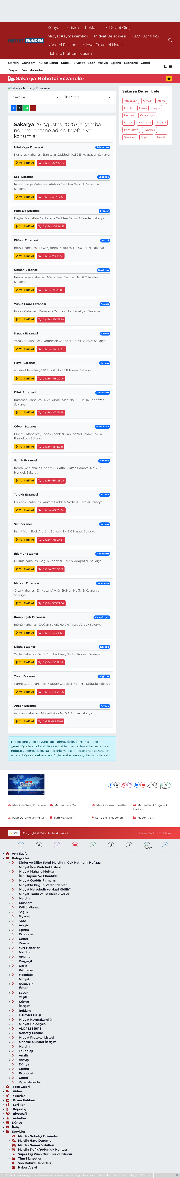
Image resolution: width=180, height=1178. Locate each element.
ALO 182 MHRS (145, 36)
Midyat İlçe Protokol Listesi (39, 867)
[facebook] (21, 845)
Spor (91, 63)
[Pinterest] (124, 785)
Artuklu (24, 957)
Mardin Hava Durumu (68, 805)
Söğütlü (146, 137)
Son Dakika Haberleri (109, 817)
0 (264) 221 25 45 (53, 412)
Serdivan (130, 137)
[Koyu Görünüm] (165, 67)
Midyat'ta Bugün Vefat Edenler (42, 885)
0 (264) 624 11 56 (53, 632)
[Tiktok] (150, 785)
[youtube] (75, 845)
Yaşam (14, 70)
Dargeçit (25, 961)
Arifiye (161, 100)
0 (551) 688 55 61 (53, 721)
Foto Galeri (21, 1086)
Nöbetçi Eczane (61, 44)
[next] (147, 845)
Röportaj (19, 1109)
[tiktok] (111, 845)
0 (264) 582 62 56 (53, 197)
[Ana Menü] (169, 67)
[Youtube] (143, 785)
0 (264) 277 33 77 (53, 162)
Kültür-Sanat (48, 63)
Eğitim (116, 63)
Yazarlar (18, 1095)
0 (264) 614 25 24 (53, 480)
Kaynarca (145, 122)
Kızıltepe (25, 970)
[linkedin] (165, 845)
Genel (145, 63)
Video (17, 1091)
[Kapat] (178, 1175)
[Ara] (170, 40)
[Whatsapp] (169, 785)
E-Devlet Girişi (118, 27)
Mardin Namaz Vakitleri (111, 805)
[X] (117, 785)
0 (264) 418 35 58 (53, 319)
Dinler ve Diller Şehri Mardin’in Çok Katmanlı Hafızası (59, 862)
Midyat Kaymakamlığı (67, 36)
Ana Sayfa (19, 853)
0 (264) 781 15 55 (53, 256)
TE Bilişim (165, 833)
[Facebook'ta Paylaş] (13, 108)
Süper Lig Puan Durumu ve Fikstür (45, 1154)
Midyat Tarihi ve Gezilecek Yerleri (44, 894)
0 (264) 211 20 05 (53, 290)
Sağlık (66, 63)
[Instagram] (130, 785)
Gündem (29, 63)
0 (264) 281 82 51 (53, 569)
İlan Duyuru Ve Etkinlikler (38, 876)
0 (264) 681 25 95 (53, 692)
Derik (22, 966)
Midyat (23, 979)
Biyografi (19, 1113)
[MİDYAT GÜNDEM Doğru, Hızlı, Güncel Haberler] (26, 40)
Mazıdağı (25, 974)
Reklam (92, 27)
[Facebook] (111, 785)
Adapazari (130, 100)
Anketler (19, 1118)
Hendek (129, 115)
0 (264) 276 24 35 (53, 226)
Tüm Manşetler (64, 817)
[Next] (163, 785)
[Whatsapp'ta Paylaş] (26, 108)
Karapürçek (147, 115)
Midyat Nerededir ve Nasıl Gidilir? (44, 889)
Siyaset (79, 63)
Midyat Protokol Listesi (102, 44)
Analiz (23, 1055)
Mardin (13, 63)
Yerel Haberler (29, 1082)
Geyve (156, 108)
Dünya (23, 1064)
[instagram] (57, 845)
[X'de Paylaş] (19, 108)
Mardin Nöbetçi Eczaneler (29, 805)
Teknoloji (25, 1051)
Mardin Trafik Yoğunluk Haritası (150, 807)
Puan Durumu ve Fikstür (28, 817)
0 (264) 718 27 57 (53, 539)
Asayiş (103, 63)
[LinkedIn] (137, 785)
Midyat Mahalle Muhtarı (36, 871)
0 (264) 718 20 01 (53, 378)
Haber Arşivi (146, 817)
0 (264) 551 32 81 (53, 446)
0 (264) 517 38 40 (53, 349)
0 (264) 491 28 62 (53, 510)
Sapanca (149, 130)
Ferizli (143, 108)
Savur (23, 992)
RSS (15, 833)
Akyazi (147, 100)
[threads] (129, 845)
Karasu (128, 122)
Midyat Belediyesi (110, 36)
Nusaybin (26, 983)
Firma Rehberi (23, 1100)
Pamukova (131, 130)
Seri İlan (18, 1104)
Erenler (129, 108)
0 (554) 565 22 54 (53, 603)
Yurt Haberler (32, 70)
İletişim (72, 27)
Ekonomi (131, 63)
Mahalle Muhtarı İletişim (69, 53)
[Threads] (156, 785)
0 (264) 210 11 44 (53, 662)
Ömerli (23, 988)
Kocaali (161, 122)
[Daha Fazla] (33, 108)
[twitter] (39, 845)
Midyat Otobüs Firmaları (37, 880)
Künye (53, 27)
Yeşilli (23, 997)
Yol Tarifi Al (26, 162)
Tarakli (161, 137)
